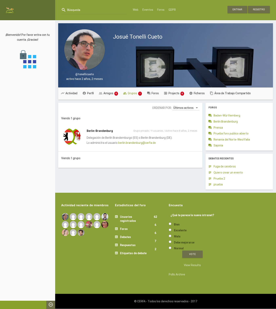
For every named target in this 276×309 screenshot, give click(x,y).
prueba (218, 184)
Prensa (218, 127)
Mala (177, 236)
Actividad (71, 93)
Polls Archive (177, 274)
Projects (176, 93)
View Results (192, 265)
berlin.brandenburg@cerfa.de (137, 142)
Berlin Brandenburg (226, 121)
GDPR (172, 9)
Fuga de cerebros (225, 166)
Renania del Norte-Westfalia (232, 139)
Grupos (134, 93)
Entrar (237, 9)
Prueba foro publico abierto (231, 133)
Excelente (180, 230)
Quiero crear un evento (228, 172)
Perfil (90, 93)
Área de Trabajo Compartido (232, 93)
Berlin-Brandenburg (100, 130)
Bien (177, 224)
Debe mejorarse (184, 242)
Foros (160, 9)
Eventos (147, 9)
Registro (259, 9)
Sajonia (218, 145)
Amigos (110, 93)
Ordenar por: (162, 107)
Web (135, 9)
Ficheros (199, 93)
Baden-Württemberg (227, 115)
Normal (179, 248)
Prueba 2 (219, 178)
